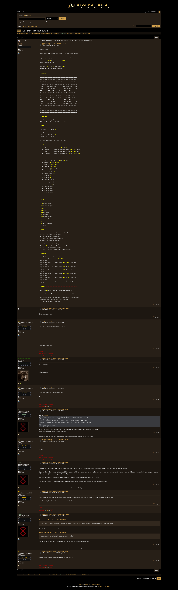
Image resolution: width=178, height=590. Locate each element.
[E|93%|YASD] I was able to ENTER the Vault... (54, 44)
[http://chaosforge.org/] (20, 384)
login (24, 15)
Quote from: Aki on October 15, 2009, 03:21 (53, 520)
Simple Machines (96, 584)
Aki (19, 321)
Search (28, 31)
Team (34, 31)
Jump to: (139, 578)
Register (45, 31)
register (29, 15)
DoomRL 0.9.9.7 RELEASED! (30, 26)
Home (19, 31)
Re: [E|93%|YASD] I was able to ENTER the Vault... (55, 308)
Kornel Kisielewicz (24, 359)
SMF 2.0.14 (81, 584)
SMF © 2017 (88, 584)
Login (39, 31)
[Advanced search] (133, 26)
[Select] (45, 415)
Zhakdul (20, 44)
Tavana (20, 410)
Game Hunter (63, 33)
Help (23, 31)
